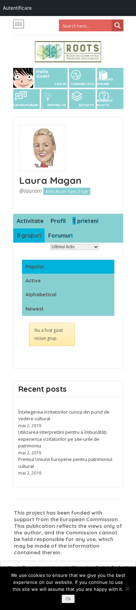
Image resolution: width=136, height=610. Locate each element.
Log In (60, 83)
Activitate (30, 220)
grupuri (29, 235)
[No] (127, 588)
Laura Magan (50, 180)
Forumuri (60, 235)
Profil (58, 220)
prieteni (85, 220)
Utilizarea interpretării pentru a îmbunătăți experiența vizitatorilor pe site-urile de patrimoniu (62, 439)
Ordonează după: (30, 247)
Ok (68, 598)
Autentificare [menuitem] (17, 8)
